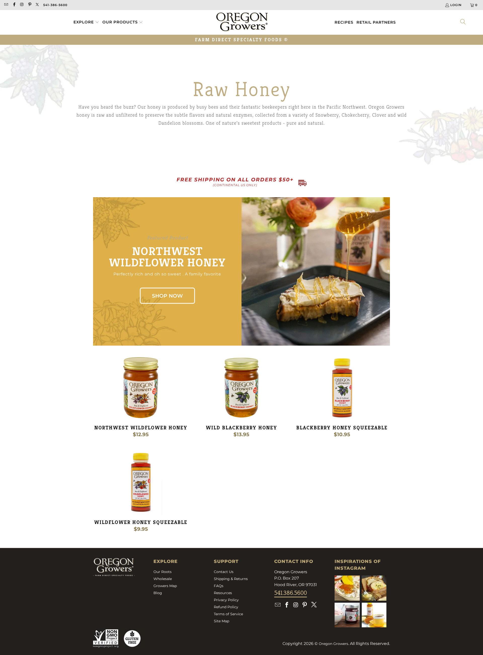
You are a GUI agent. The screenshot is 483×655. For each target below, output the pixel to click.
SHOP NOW (167, 296)
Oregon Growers (333, 643)
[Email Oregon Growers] (6, 5)
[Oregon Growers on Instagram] (22, 5)
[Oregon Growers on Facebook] (14, 5)
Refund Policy (226, 607)
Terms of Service (228, 614)
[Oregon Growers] (242, 22)
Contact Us (223, 571)
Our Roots (162, 571)
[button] (86, 22)
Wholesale (162, 579)
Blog (157, 593)
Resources (223, 593)
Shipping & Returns (231, 579)
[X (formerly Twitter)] (37, 5)
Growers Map (165, 586)
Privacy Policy (226, 600)
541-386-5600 (55, 5)
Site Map (221, 621)
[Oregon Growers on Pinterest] (29, 5)
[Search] (463, 22)
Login (456, 5)
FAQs (218, 586)
